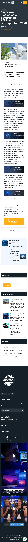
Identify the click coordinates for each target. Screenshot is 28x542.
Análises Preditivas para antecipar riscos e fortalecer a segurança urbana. (17, 318)
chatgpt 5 (13, 347)
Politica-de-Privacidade (9, 419)
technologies (19, 356)
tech (12, 356)
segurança (13, 353)
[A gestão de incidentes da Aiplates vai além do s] (14, 456)
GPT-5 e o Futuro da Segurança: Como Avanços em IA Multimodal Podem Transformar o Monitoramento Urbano (16, 330)
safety (5, 353)
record (20, 350)
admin (7, 62)
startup (20, 353)
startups (6, 356)
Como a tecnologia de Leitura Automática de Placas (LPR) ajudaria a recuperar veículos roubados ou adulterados (17, 306)
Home (2, 26)
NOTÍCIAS (4, 425)
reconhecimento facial (10, 350)
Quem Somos (5, 431)
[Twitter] (11, 231)
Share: (5, 231)
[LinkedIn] (15, 231)
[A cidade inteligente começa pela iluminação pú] (14, 509)
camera (6, 347)
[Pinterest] (13, 231)
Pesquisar (5, 275)
